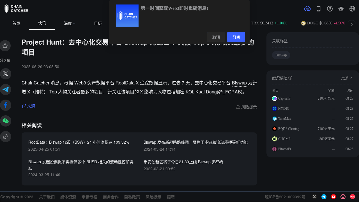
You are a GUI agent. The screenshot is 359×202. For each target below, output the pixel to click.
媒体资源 (68, 196)
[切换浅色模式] (341, 8)
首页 (16, 23)
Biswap (239, 82)
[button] (352, 9)
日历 (98, 23)
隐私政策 (132, 196)
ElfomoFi (284, 149)
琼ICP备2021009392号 (285, 196)
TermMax (284, 119)
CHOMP (284, 139)
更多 (345, 78)
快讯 (42, 23)
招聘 (171, 196)
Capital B (284, 98)
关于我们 (47, 196)
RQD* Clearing (288, 129)
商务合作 (111, 196)
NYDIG (283, 109)
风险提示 (153, 196)
